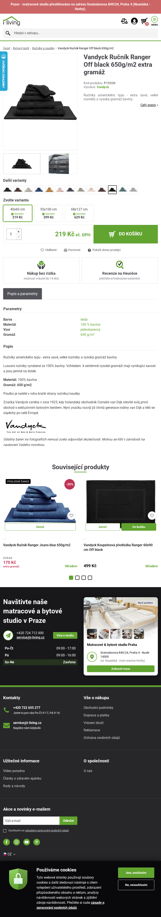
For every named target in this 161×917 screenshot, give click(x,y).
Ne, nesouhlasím (136, 885)
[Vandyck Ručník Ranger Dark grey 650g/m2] (70, 189)
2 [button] (77, 578)
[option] (21, 163)
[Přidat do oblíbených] (71, 515)
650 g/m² (87, 335)
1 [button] (71, 578)
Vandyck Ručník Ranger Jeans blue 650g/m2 (36, 545)
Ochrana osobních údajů (102, 738)
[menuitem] (9, 854)
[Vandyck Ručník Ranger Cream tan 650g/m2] (91, 189)
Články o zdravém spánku (22, 778)
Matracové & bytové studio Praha (112, 645)
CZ (10, 854)
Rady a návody (14, 786)
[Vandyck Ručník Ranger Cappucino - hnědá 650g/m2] (18, 189)
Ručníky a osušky (43, 48)
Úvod (6, 48)
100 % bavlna (90, 325)
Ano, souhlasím (136, 872)
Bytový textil (21, 48)
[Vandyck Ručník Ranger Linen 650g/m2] (28, 189)
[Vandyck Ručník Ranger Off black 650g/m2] (112, 189)
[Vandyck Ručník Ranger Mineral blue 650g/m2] (122, 189)
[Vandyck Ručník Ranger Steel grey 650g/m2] (133, 189)
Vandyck (103, 87)
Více (65, 635)
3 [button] (84, 578)
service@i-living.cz (30, 637)
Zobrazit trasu (120, 668)
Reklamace (92, 730)
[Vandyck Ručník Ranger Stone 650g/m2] (81, 189)
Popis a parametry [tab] (22, 293)
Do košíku (138, 527)
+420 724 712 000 (30, 633)
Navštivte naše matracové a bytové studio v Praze (32, 611)
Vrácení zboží (94, 723)
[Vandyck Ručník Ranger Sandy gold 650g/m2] (49, 189)
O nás (88, 771)
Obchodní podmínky (98, 708)
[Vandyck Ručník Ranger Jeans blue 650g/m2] (39, 189)
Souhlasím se (38, 830)
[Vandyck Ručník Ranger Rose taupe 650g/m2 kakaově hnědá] (101, 189)
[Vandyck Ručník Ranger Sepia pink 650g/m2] (60, 189)
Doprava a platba (96, 715)
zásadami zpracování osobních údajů (47, 830)
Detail (40, 527)
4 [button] (90, 578)
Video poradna (14, 771)
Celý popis (148, 105)
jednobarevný (90, 330)
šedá (84, 319)
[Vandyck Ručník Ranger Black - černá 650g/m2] (7, 189)
